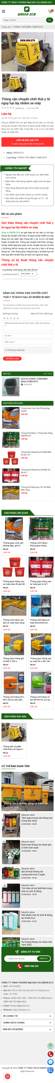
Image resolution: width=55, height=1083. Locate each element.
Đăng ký (43, 958)
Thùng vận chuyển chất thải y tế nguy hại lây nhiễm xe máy (13, 748)
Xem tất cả (48, 374)
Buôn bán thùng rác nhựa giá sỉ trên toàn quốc (36, 846)
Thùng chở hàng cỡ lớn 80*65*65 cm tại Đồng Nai (40, 698)
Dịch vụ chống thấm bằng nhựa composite (34, 380)
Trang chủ (6, 27)
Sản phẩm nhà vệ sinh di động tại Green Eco (36, 916)
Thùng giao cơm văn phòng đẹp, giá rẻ (35, 409)
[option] (27, 51)
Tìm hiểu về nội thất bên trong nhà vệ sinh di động (36, 890)
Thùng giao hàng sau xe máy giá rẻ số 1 (35, 471)
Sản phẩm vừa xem (15, 716)
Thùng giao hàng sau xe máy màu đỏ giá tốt (36, 453)
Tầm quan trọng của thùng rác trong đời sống (37, 819)
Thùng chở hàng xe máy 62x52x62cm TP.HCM (40, 621)
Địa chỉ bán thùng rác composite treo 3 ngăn (33, 873)
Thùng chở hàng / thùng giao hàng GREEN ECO (37, 434)
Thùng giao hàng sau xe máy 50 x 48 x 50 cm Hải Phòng (40, 660)
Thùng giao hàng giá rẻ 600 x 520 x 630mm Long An (13, 660)
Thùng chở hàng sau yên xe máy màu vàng (36, 488)
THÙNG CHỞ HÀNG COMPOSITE (28, 27)
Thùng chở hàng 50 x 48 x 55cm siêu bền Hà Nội (13, 698)
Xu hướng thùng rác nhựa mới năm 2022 (36, 943)
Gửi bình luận (12, 358)
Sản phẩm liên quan (16, 513)
